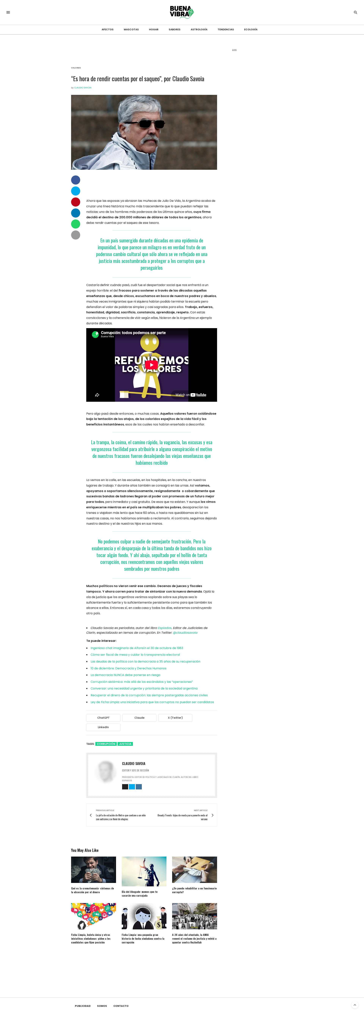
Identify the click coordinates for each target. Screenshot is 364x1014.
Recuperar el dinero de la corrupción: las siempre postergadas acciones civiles (149, 695)
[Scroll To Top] (354, 1004)
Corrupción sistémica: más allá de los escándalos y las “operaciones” (142, 682)
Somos (102, 1006)
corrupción (106, 744)
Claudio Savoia (82, 87)
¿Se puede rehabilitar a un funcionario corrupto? (194, 890)
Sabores (174, 29)
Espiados (165, 628)
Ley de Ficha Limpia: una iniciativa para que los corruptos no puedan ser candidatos (152, 702)
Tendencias (226, 29)
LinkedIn (103, 727)
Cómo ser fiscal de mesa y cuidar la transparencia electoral (135, 654)
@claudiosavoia (185, 632)
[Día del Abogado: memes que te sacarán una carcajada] (144, 871)
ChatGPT (103, 718)
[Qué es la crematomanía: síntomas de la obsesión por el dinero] (93, 870)
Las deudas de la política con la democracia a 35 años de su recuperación (145, 661)
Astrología (199, 29)
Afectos (108, 29)
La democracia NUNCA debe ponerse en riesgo (125, 675)
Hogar (153, 29)
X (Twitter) (175, 718)
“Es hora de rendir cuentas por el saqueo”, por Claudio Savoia (137, 78)
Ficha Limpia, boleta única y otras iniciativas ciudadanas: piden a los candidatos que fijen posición (91, 938)
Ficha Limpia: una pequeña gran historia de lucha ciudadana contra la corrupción (143, 938)
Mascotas (131, 29)
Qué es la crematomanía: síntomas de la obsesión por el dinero (92, 890)
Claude (139, 718)
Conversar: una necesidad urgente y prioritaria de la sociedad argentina (144, 688)
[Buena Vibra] (182, 12)
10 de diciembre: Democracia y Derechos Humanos (128, 668)
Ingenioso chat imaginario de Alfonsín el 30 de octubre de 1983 (137, 648)
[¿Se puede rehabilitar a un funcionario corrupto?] (194, 870)
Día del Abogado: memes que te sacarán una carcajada (140, 893)
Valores (76, 68)
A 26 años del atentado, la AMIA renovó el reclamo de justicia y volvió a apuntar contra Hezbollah (194, 938)
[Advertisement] (260, 114)
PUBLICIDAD (83, 1006)
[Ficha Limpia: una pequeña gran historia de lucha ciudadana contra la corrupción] (144, 916)
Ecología (250, 29)
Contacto (121, 1006)
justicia (125, 744)
